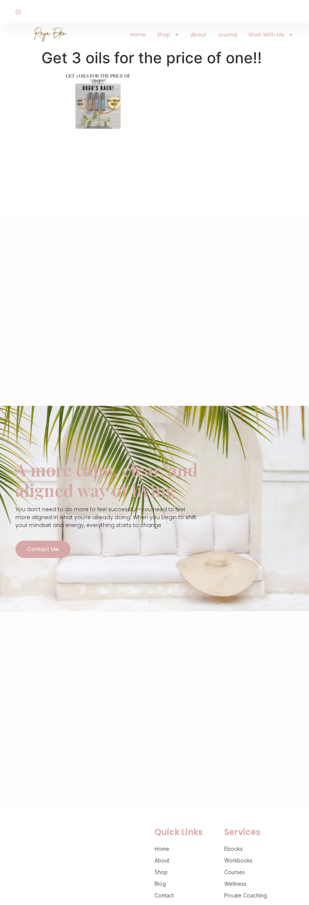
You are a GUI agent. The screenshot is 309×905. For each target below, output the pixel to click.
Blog (160, 884)
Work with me (266, 34)
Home (138, 34)
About (199, 34)
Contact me (43, 549)
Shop (163, 34)
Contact (164, 895)
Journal (227, 34)
